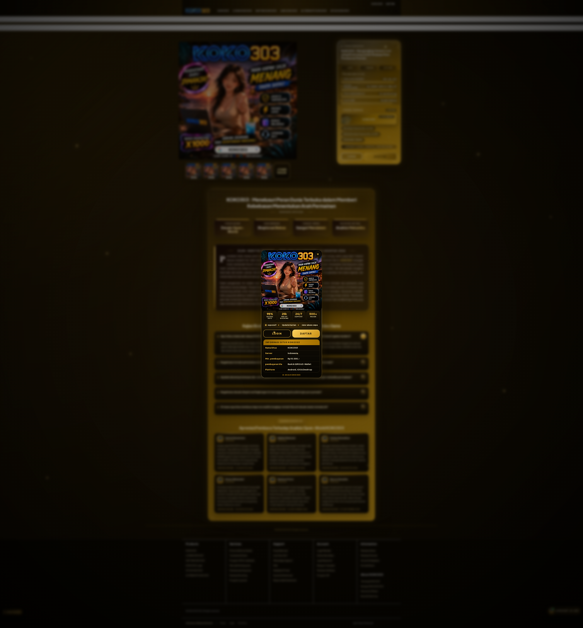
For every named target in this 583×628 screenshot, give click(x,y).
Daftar (306, 333)
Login (277, 333)
